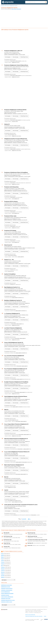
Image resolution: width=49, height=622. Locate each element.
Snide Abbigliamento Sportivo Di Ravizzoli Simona (15, 396)
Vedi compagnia (7, 71)
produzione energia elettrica (6, 588)
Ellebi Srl (6, 409)
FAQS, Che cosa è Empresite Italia (30, 614)
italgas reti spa (7, 543)
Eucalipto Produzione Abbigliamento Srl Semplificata (16, 381)
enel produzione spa (8, 536)
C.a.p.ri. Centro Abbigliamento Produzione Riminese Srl (16, 451)
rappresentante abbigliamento (7, 596)
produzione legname (5, 595)
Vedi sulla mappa (15, 71)
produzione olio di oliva (5, 598)
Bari (2, 565)
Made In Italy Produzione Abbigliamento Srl (14, 464)
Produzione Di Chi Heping (10, 230)
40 (28, 519)
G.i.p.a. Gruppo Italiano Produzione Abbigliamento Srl (16, 424)
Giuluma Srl (7, 124)
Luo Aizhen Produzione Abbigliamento (13, 328)
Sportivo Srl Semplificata (9, 274)
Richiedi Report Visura (24, 71)
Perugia (2, 575)
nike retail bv (6, 532)
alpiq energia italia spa (32, 536)
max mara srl (30, 543)
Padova (2, 573)
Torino (2, 560)
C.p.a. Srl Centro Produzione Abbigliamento (14, 355)
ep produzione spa (7, 539)
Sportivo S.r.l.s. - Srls (9, 259)
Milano (2, 557)
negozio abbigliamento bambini (7, 593)
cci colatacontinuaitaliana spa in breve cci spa (37, 539)
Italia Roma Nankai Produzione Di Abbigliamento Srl (16, 438)
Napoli (2, 555)
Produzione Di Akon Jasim (10, 216)
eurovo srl (30, 545)
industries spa (7, 546)
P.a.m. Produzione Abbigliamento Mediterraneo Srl (15, 368)
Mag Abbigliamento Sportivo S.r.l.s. (12, 287)
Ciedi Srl (6, 490)
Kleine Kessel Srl (8, 245)
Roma (2, 553)
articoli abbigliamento (5, 591)
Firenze (2, 562)
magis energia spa (31, 532)
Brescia (2, 572)
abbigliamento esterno (5, 586)
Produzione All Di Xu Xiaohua (11, 201)
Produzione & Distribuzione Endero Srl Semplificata (16, 172)
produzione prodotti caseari (6, 601)
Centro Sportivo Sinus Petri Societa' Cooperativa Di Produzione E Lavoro (20, 504)
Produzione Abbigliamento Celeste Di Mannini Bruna (16, 65)
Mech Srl (6, 476)
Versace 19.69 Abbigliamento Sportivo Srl (13, 342)
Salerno (2, 563)
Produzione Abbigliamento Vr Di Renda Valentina (15, 109)
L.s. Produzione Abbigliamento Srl (12, 313)
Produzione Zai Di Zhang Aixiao (11, 186)
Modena (2, 577)
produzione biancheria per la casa (8, 600)
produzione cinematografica (6, 590)
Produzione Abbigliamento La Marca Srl (13, 50)
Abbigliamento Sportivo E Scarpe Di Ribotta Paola (15, 138)
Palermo (2, 567)
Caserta (2, 570)
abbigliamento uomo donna (6, 585)
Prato (2, 558)
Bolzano (2, 568)
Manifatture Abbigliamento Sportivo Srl (13, 300)
